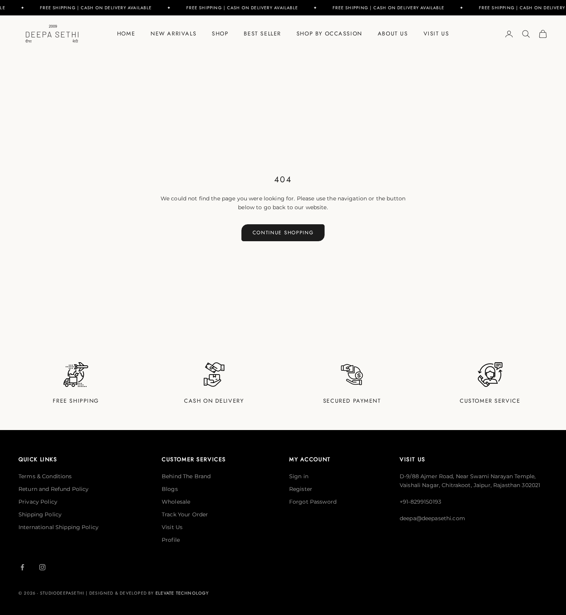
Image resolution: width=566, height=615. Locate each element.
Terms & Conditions (45, 476)
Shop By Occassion (329, 33)
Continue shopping (283, 232)
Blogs (170, 489)
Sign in (298, 476)
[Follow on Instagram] (42, 567)
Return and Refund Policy (53, 489)
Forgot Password (313, 501)
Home (126, 33)
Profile (171, 539)
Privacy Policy (37, 501)
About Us (393, 33)
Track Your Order (185, 514)
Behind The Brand (186, 476)
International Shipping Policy (58, 527)
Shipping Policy (40, 514)
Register (300, 489)
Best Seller (262, 33)
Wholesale (176, 501)
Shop (220, 33)
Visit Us (436, 33)
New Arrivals (173, 33)
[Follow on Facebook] (22, 567)
